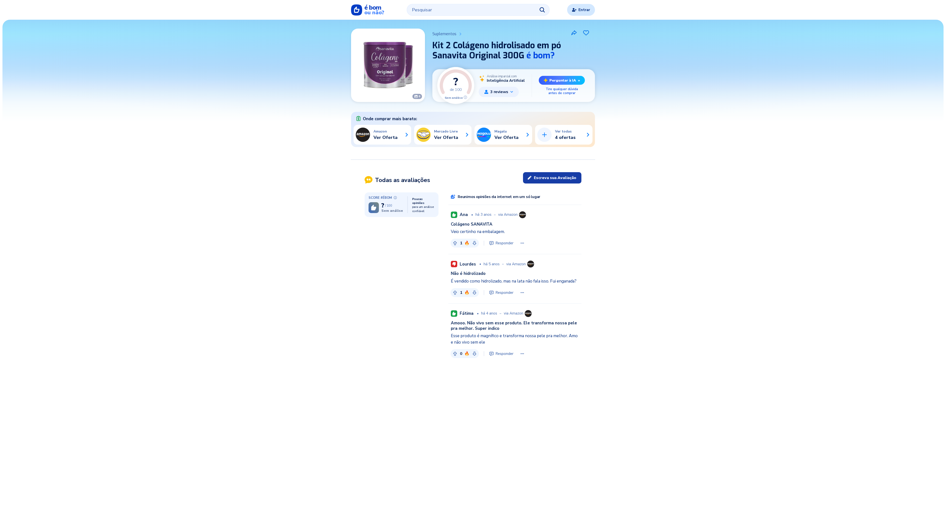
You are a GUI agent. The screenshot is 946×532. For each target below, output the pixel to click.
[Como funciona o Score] (465, 97)
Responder (504, 243)
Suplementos (444, 34)
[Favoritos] (586, 33)
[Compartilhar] (574, 33)
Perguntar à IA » (564, 80)
